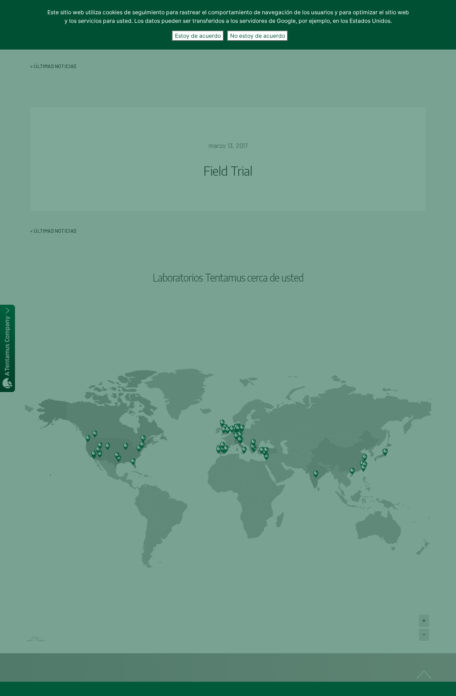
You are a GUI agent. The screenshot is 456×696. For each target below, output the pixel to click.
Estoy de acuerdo (198, 35)
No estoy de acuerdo (257, 35)
